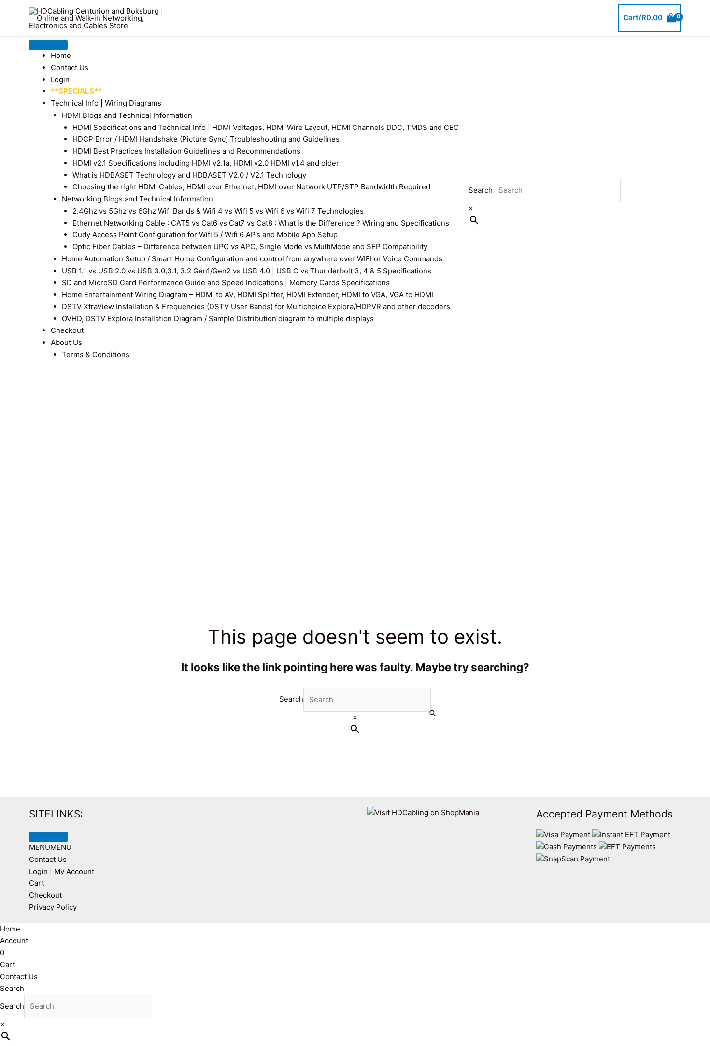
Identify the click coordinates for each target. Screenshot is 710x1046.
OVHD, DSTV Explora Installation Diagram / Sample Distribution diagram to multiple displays (218, 318)
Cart (36, 883)
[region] (355, 468)
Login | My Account (61, 871)
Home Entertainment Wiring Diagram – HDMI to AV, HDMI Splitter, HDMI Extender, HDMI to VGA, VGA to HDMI (247, 294)
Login (60, 79)
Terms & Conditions (95, 354)
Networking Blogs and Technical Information (137, 198)
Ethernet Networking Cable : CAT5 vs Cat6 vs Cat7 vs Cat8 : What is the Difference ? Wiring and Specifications (260, 223)
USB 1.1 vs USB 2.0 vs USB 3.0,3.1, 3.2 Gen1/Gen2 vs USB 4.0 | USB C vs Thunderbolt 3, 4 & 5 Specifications (246, 270)
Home (61, 55)
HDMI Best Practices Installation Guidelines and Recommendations (186, 151)
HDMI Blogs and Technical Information (127, 115)
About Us (66, 342)
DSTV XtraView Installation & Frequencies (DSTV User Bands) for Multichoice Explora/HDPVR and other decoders (256, 306)
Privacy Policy (53, 907)
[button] (50, 847)
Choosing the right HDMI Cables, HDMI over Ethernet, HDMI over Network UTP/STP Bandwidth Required (251, 186)
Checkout (67, 330)
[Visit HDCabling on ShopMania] (423, 812)
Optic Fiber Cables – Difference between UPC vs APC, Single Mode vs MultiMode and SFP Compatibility (249, 246)
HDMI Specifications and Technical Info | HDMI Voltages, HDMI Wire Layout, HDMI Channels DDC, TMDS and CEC (265, 127)
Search (481, 190)
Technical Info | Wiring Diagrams (106, 103)
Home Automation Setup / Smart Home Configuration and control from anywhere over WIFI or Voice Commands (252, 258)
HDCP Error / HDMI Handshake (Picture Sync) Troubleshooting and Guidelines (206, 138)
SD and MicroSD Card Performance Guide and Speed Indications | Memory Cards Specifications (226, 282)
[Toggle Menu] (48, 45)
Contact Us (69, 67)
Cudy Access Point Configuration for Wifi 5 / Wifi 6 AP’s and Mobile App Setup (205, 234)
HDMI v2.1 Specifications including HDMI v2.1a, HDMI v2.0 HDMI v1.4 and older (205, 163)
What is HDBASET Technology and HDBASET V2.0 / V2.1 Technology (189, 175)
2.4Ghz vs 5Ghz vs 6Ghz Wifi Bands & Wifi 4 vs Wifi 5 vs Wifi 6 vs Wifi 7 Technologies (218, 210)
